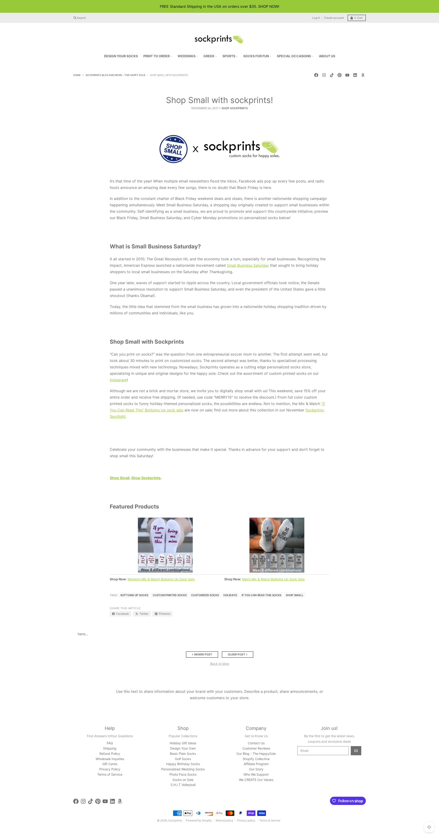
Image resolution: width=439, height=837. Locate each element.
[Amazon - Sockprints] (363, 75)
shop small (294, 595)
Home (77, 75)
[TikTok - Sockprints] (332, 75)
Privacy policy (246, 820)
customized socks (205, 595)
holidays (230, 595)
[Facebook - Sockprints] (316, 75)
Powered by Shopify (199, 820)
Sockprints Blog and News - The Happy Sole (115, 75)
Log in (316, 17)
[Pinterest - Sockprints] (340, 75)
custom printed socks (170, 595)
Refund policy (224, 820)
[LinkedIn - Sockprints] (355, 75)
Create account (334, 17)
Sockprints (175, 820)
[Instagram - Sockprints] (324, 75)
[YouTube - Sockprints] (347, 75)
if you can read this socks (261, 595)
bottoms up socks (134, 595)
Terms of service (269, 820)
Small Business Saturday (248, 265)
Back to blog (219, 664)
